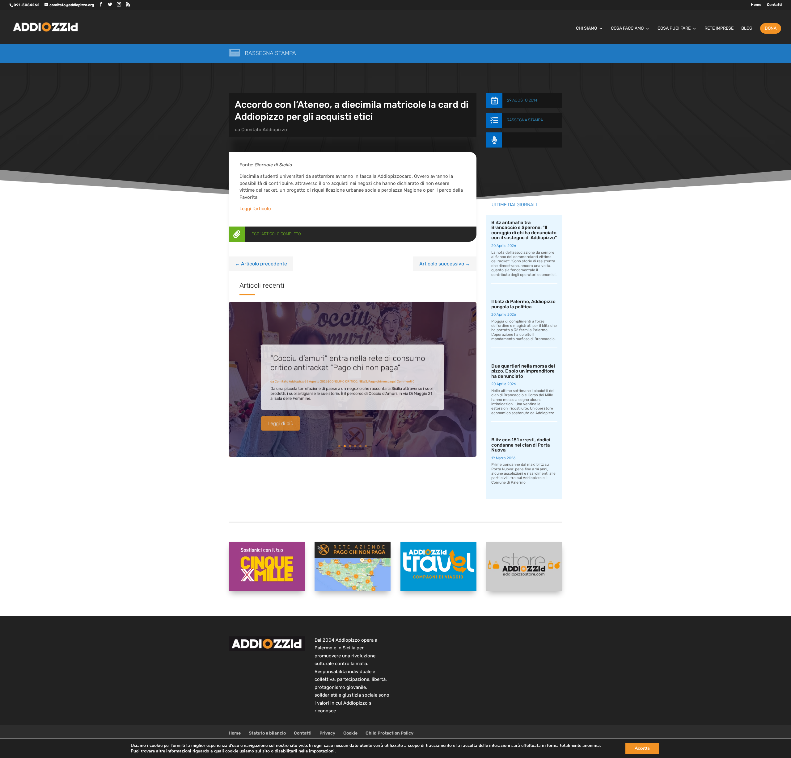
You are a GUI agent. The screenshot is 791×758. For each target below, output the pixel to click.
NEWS (363, 379)
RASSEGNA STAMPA (525, 120)
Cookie (350, 733)
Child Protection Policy (389, 733)
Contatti (774, 5)
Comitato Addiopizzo (264, 129)
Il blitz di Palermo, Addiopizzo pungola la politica (523, 304)
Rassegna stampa (270, 53)
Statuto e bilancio (267, 733)
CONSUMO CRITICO (343, 379)
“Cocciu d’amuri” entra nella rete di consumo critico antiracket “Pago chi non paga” (347, 360)
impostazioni (322, 751)
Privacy (327, 733)
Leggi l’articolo (255, 208)
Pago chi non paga (381, 379)
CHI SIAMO (586, 28)
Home (756, 5)
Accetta (642, 748)
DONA (770, 28)
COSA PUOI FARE (674, 28)
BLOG (746, 28)
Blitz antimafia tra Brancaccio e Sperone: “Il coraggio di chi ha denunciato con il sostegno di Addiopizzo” (524, 230)
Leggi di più (280, 420)
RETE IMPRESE (719, 28)
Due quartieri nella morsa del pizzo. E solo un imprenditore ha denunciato (523, 371)
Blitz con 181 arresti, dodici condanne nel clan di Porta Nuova (520, 445)
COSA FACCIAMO (627, 28)
